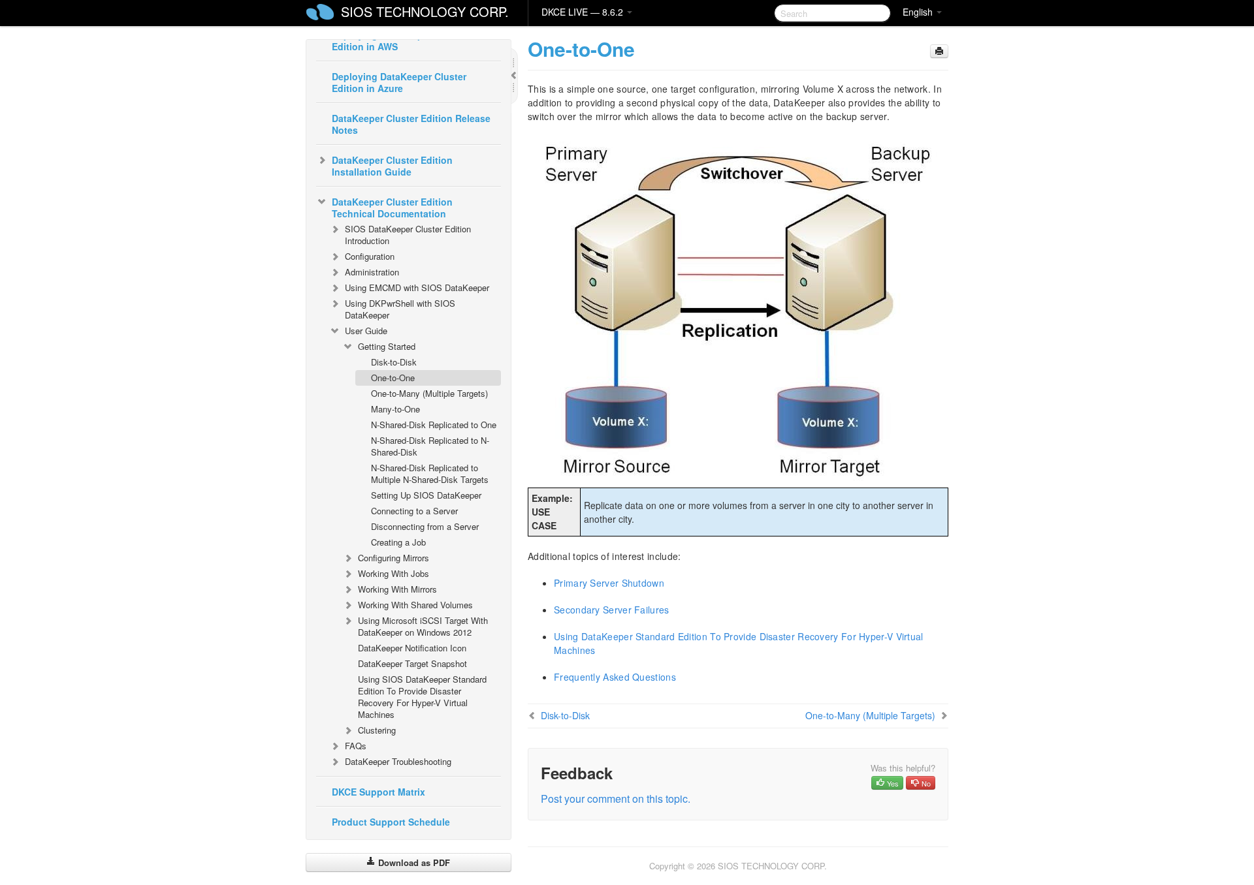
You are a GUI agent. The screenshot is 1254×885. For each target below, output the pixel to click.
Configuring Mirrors (393, 557)
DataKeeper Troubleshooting (398, 761)
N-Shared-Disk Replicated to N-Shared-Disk (430, 446)
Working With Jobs (393, 573)
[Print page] (939, 51)
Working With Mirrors (397, 589)
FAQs (355, 745)
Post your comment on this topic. (615, 798)
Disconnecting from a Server (425, 526)
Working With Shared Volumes (415, 604)
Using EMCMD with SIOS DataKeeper (417, 287)
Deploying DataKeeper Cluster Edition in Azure (399, 82)
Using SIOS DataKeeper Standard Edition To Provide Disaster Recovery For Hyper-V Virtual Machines (422, 697)
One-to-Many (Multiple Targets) (429, 393)
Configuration (369, 256)
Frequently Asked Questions (615, 676)
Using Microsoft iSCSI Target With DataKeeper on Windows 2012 (423, 626)
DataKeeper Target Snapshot (412, 663)
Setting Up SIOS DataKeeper (426, 495)
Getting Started (386, 346)
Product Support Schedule (391, 821)
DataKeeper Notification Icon (412, 648)
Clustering (377, 730)
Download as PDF (413, 862)
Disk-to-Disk (394, 362)
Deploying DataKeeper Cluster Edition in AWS (399, 40)
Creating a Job (398, 542)
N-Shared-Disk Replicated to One (433, 424)
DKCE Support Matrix (378, 791)
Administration (372, 272)
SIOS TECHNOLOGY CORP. (425, 11)
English (919, 11)
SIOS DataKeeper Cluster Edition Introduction (408, 235)
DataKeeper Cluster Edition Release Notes (411, 124)
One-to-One (393, 377)
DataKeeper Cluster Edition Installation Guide (392, 165)
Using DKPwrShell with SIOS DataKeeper (400, 309)
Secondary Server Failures (611, 609)
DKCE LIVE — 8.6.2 (583, 11)
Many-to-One (395, 409)
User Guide (366, 330)
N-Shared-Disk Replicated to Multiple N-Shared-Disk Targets (430, 473)
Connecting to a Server (414, 511)
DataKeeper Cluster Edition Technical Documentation (392, 207)
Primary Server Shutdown (609, 582)
